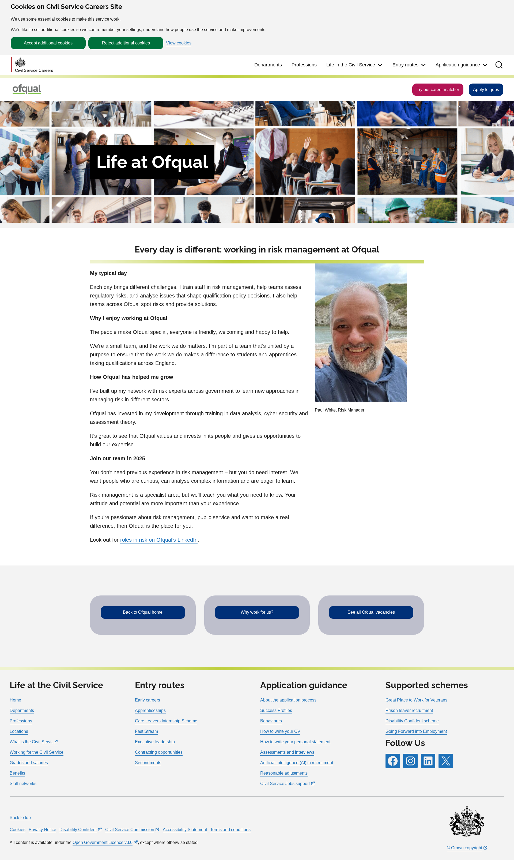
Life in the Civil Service (350, 64)
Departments (268, 64)
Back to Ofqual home (142, 612)
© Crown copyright (464, 848)
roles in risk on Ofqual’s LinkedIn (159, 540)
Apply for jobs (486, 89)
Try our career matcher (438, 89)
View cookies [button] (178, 43)
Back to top (20, 817)
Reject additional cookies (126, 43)
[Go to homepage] (32, 64)
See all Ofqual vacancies (371, 612)
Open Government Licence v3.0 (103, 842)
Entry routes (405, 64)
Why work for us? (257, 612)
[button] (499, 65)
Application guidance (458, 64)
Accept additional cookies (48, 43)
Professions (304, 64)
